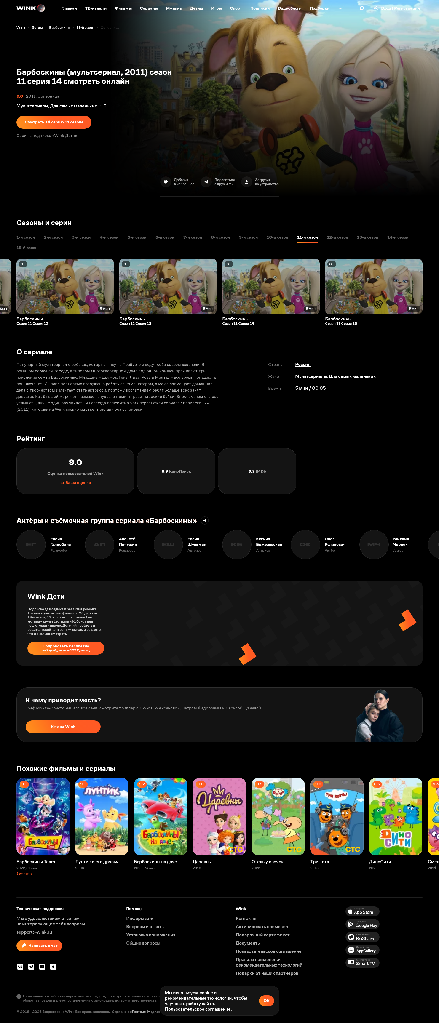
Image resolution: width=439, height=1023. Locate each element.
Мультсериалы (311, 376)
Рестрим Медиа (145, 1012)
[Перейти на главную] (30, 8)
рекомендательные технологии (198, 998)
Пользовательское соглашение (198, 1009)
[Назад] (8, 286)
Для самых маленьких (352, 376)
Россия (303, 364)
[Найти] (362, 8)
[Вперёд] (431, 286)
